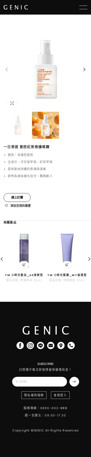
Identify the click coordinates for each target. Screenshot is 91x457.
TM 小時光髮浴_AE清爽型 (24, 275)
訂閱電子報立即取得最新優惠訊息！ (45, 370)
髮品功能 (12, 280)
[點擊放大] (12, 103)
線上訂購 (17, 197)
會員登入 (60, 395)
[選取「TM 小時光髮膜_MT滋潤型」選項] (67, 264)
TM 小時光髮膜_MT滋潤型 (67, 275)
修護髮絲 (26, 280)
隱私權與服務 (34, 395)
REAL (38, 280)
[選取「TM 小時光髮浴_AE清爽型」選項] (24, 264)
